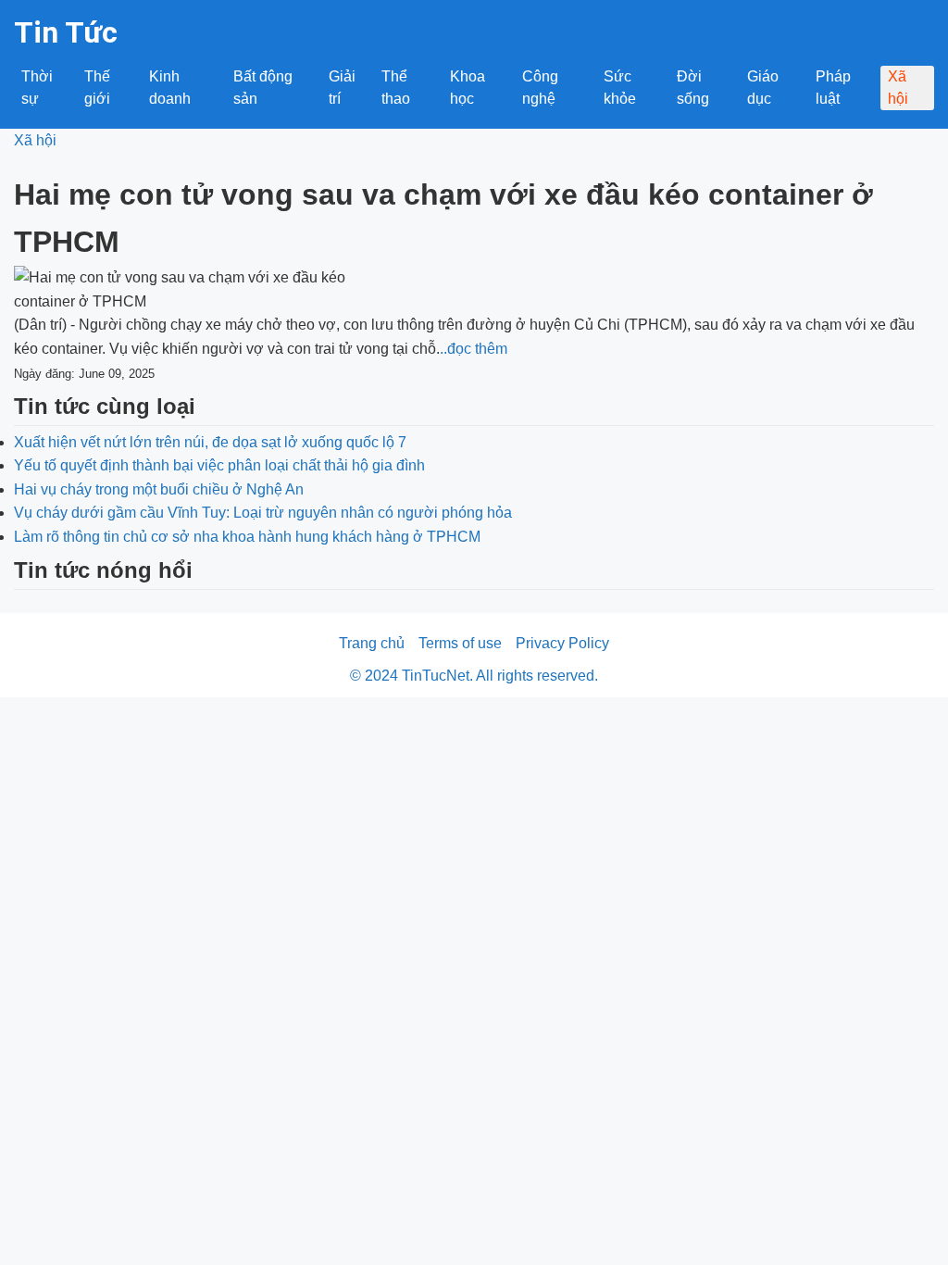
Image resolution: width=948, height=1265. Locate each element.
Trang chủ (372, 643)
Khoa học (467, 87)
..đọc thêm (473, 349)
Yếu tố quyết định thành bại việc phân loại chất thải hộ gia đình (219, 465)
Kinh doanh (170, 87)
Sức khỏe (620, 87)
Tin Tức (66, 32)
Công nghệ (540, 87)
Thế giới (97, 87)
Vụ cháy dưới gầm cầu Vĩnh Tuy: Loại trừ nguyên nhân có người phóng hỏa (263, 512)
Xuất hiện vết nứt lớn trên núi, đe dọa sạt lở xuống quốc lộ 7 (210, 442)
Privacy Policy (562, 643)
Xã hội (898, 87)
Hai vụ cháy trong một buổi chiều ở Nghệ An (159, 489)
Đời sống (693, 87)
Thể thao (395, 87)
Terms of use (460, 643)
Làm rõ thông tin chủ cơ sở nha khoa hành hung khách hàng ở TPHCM (247, 537)
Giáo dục (763, 87)
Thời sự (37, 87)
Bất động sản (263, 87)
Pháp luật (833, 87)
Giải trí (342, 87)
